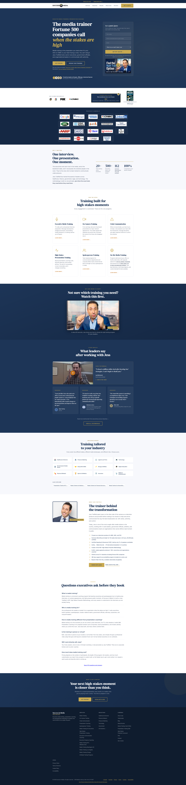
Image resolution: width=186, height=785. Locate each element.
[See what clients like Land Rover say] (64, 124)
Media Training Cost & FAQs (124, 726)
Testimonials (121, 718)
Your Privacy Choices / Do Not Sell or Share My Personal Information (93, 782)
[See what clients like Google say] (64, 117)
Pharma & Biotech (103, 718)
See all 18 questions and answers (93, 665)
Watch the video (102, 379)
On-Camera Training (84, 718)
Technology (101, 723)
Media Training (83, 715)
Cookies (124, 779)
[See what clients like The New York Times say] (121, 131)
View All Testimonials (93, 423)
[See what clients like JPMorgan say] (78, 117)
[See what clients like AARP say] (64, 131)
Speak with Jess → (98, 1)
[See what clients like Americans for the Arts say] (93, 138)
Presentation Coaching (85, 723)
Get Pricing (59, 63)
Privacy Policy (120, 56)
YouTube (110, 779)
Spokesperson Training (85, 726)
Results (101, 5)
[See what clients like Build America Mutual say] (93, 131)
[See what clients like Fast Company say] (107, 124)
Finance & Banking (103, 720)
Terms (120, 779)
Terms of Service (57, 765)
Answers (116, 5)
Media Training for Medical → (77, 485)
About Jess (108, 5)
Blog (119, 720)
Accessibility (56, 771)
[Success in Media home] (60, 5)
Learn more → (59, 237)
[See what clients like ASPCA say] (93, 124)
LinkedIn (105, 779)
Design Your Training (75, 63)
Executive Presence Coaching (87, 740)
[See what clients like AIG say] (78, 131)
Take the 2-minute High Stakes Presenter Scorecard (78, 67)
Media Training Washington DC (87, 747)
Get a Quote (127, 5)
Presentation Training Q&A (124, 728)
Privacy (115, 779)
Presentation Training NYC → (61, 485)
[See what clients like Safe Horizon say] (64, 138)
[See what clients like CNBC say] (107, 117)
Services (88, 5)
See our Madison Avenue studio (66, 69)
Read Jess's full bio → (112, 564)
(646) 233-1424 (87, 1)
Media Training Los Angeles (86, 749)
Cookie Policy (56, 768)
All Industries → (102, 728)
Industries (94, 5)
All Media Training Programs (86, 755)
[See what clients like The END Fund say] (78, 138)
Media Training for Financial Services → (96, 485)
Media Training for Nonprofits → (116, 485)
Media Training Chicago (85, 752)
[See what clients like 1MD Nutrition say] (121, 124)
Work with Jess (97, 565)
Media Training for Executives (87, 728)
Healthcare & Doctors (104, 715)
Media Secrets (121, 723)
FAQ (119, 735)
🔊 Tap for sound (113, 327)
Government (101, 726)
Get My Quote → (118, 51)
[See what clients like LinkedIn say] (121, 117)
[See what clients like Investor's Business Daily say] (107, 138)
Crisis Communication (85, 720)
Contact (120, 738)
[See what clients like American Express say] (93, 117)
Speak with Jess (100, 699)
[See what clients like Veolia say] (107, 131)
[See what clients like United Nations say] (78, 124)
